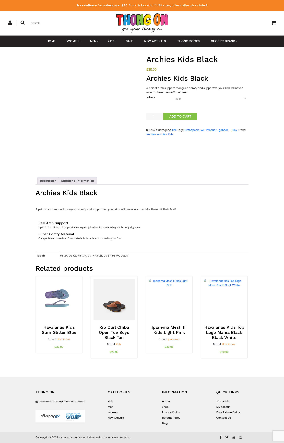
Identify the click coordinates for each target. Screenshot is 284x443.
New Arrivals (155, 41)
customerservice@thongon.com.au (61, 401)
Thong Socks (188, 41)
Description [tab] (48, 181)
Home (51, 41)
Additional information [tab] (77, 181)
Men (93, 41)
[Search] (24, 22)
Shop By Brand (223, 41)
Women (73, 41)
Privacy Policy (171, 412)
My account (224, 407)
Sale (129, 41)
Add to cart (180, 116)
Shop (165, 407)
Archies (151, 134)
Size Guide (222, 401)
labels (150, 97)
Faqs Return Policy (228, 412)
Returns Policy (171, 418)
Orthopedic (192, 130)
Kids (111, 41)
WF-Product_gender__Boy (219, 130)
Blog (165, 423)
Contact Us (223, 418)
